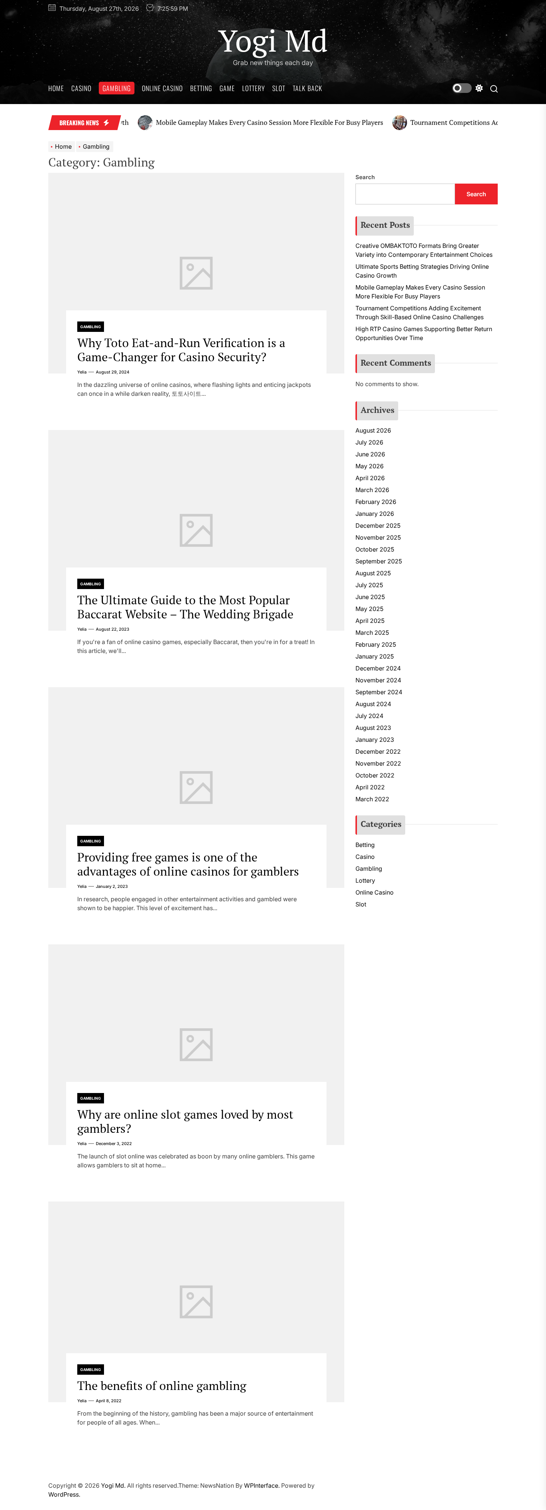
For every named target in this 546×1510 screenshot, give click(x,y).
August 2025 (373, 573)
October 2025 (374, 549)
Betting (201, 88)
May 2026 (369, 466)
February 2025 (375, 644)
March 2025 (372, 632)
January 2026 (374, 513)
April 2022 (370, 787)
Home (56, 88)
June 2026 (370, 454)
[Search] (494, 88)
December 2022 (378, 751)
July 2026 (369, 442)
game (227, 88)
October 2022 (374, 775)
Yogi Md (273, 40)
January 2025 (374, 656)
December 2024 (378, 668)
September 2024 (378, 692)
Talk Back (307, 88)
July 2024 (369, 716)
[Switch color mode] (467, 88)
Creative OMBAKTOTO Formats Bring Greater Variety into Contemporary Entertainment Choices (424, 250)
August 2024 (373, 704)
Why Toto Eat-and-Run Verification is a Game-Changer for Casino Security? (181, 350)
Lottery (253, 88)
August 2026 (373, 430)
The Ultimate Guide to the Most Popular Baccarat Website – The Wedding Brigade (185, 607)
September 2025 (378, 561)
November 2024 (378, 680)
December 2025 (377, 525)
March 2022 (372, 799)
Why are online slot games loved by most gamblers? (185, 1121)
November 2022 (378, 763)
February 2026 (375, 501)
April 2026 (370, 478)
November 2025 (378, 537)
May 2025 (369, 608)
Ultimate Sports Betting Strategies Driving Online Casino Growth (422, 271)
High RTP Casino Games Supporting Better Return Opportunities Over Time (423, 333)
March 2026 (372, 490)
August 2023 (373, 727)
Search (365, 177)
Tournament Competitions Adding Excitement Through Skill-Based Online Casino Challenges (419, 312)
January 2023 (374, 739)
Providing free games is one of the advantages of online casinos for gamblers (188, 864)
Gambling (117, 88)
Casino (81, 88)
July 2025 (369, 585)
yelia (82, 372)
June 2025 (370, 597)
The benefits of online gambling (161, 1385)
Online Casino (162, 88)
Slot (278, 88)
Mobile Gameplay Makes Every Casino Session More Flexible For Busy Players (243, 122)
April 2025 (369, 620)
